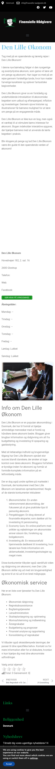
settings (34, 758)
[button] (27, 35)
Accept (9, 764)
